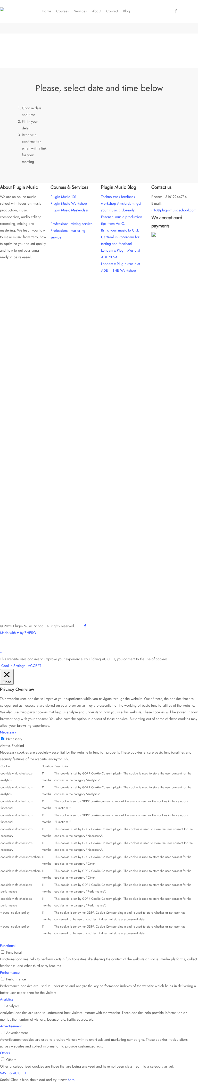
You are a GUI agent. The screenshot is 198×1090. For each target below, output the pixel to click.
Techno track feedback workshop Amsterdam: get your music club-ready (121, 203)
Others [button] (5, 1052)
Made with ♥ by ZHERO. (18, 632)
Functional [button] (7, 945)
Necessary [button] (8, 732)
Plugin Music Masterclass (70, 210)
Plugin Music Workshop (69, 203)
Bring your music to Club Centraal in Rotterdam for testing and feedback (120, 237)
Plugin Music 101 (63, 196)
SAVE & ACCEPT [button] (13, 1073)
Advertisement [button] (10, 1026)
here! (72, 1079)
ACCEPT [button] (34, 665)
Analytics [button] (6, 999)
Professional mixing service (72, 223)
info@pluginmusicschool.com (173, 210)
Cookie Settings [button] (13, 665)
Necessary (14, 738)
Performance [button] (10, 972)
